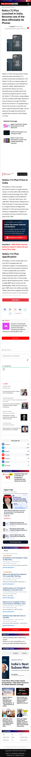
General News (23, 740)
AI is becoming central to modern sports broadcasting (11, 392)
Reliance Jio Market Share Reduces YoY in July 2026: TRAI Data (14, 575)
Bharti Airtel (6, 737)
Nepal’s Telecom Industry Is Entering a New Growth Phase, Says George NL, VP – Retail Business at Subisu (8, 701)
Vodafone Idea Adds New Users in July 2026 (14, 616)
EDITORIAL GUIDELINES (18, 753)
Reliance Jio (6, 740)
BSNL (13, 737)
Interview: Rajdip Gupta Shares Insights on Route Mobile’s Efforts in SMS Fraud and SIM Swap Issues (22, 722)
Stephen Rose (7, 423)
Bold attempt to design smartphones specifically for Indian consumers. (10, 417)
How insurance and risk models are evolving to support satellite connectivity (12, 405)
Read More (15, 300)
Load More (15, 338)
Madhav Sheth (7, 411)
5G (12, 734)
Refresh (6, 550)
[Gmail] (15, 309)
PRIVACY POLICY (20, 755)
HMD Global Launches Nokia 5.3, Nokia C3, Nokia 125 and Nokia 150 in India (15, 247)
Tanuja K (12, 26)
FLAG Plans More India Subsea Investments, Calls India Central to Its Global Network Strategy (15, 682)
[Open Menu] (28, 3)
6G (3, 734)
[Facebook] (5, 309)
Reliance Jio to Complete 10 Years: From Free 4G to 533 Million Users (14, 603)
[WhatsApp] (25, 309)
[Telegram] (10, 313)
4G (20, 734)
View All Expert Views (15, 542)
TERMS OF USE (10, 755)
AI (12, 740)
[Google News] (18, 313)
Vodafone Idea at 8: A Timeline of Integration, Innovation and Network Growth (21, 477)
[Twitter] (10, 309)
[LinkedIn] (20, 309)
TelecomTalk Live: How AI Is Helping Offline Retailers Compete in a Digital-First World (22, 700)
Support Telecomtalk (7, 0)
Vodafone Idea (24, 737)
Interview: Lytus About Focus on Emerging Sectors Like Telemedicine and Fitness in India (8, 722)
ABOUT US (8, 753)
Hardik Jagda (7, 386)
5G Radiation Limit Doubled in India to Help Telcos (15, 559)
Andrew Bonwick (8, 398)
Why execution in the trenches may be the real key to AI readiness (12, 428)
